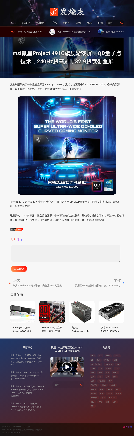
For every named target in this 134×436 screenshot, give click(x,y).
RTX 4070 (108, 364)
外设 (100, 22)
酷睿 (103, 398)
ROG (115, 360)
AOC (100, 356)
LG (92, 360)
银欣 (92, 402)
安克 (92, 377)
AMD (93, 356)
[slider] (65, 374)
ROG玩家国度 (96, 364)
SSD (117, 364)
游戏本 (113, 385)
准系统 (108, 368)
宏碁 (100, 377)
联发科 (109, 389)
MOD (89, 22)
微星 (114, 377)
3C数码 (26, 22)
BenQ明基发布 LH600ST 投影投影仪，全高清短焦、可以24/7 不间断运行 (25, 406)
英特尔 (93, 393)
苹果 (101, 393)
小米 (107, 377)
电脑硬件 (41, 22)
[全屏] (81, 374)
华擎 (100, 373)
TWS (93, 368)
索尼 (101, 389)
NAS (98, 360)
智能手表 (94, 385)
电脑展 (93, 389)
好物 (78, 22)
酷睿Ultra (112, 398)
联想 (117, 389)
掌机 (110, 381)
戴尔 (92, 381)
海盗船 (104, 385)
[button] (67, 367)
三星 (100, 368)
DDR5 (108, 356)
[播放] (53, 374)
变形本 (115, 373)
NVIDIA (106, 360)
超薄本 (109, 393)
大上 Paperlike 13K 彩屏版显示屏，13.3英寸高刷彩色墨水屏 (67, 32)
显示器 (13, 229)
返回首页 (127, 427)
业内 (13, 22)
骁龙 (114, 402)
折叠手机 (102, 381)
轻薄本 (118, 393)
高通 (92, 406)
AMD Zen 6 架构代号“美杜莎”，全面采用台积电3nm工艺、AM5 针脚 (26, 375)
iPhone (117, 356)
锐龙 (107, 402)
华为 (92, 373)
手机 (54, 22)
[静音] (77, 374)
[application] (67, 367)
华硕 (107, 373)
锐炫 (100, 402)
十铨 (116, 368)
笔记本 (66, 22)
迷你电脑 (94, 398)
